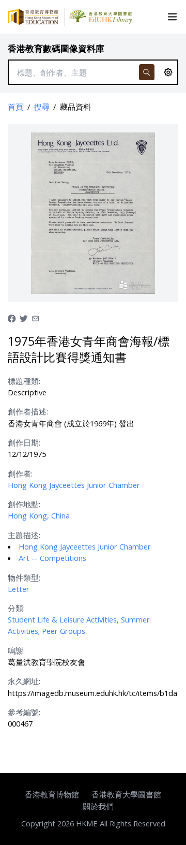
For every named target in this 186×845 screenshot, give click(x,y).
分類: (16, 608)
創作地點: (24, 504)
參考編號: (24, 712)
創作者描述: (28, 411)
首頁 (15, 106)
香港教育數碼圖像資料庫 (56, 48)
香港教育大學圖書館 (126, 794)
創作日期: (24, 442)
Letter (18, 589)
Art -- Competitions (52, 558)
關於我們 (98, 806)
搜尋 (42, 106)
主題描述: (24, 535)
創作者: (20, 473)
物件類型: (24, 577)
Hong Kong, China (39, 515)
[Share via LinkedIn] (35, 317)
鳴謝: (16, 650)
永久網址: (24, 681)
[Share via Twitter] (23, 317)
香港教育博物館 (52, 794)
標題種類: (24, 381)
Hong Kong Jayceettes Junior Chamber (74, 485)
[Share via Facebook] (12, 317)
